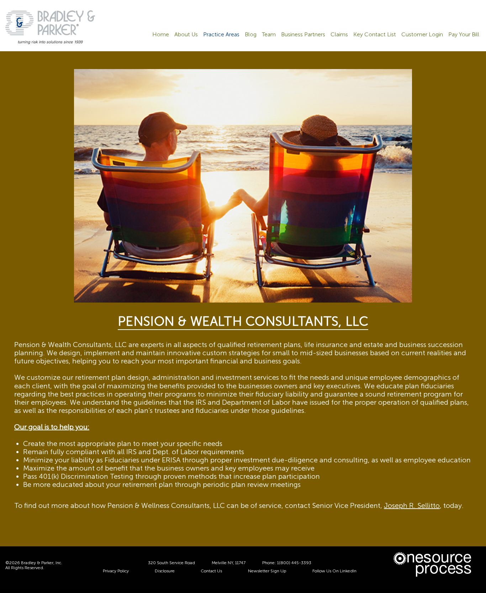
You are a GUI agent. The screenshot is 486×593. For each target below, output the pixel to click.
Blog (251, 34)
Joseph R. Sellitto (412, 505)
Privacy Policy (116, 570)
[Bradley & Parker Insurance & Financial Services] (50, 26)
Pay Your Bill (463, 34)
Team (269, 34)
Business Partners (303, 34)
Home (160, 34)
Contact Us (211, 570)
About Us (186, 34)
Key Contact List (374, 34)
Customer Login (422, 34)
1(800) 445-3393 (294, 562)
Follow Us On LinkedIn (334, 570)
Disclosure (165, 570)
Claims (339, 34)
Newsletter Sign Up (267, 570)
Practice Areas (221, 34)
